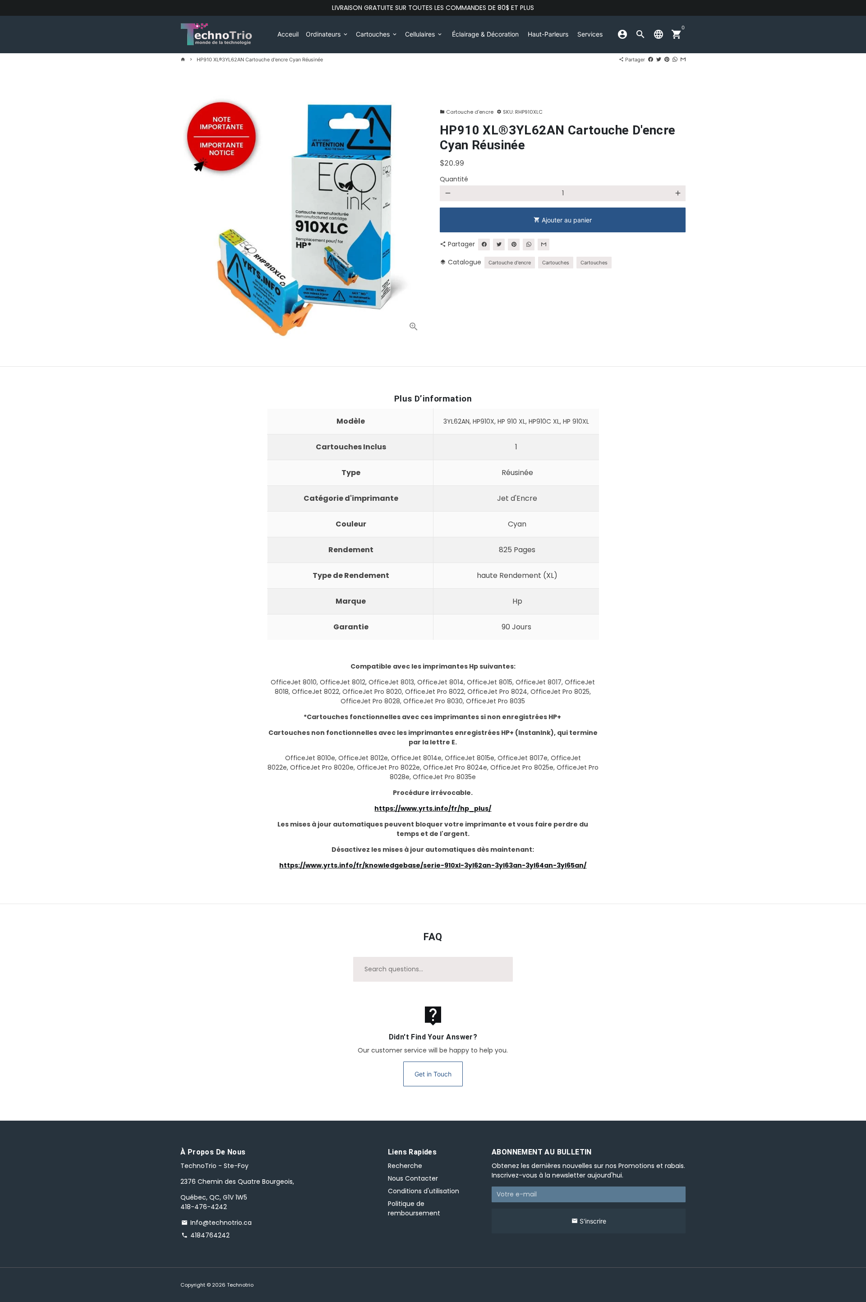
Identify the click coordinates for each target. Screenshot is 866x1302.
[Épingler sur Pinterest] (666, 59)
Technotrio (240, 1284)
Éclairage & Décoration (485, 34)
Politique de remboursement (414, 1208)
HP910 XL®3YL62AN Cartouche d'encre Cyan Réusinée (260, 59)
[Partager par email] (683, 59)
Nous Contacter (413, 1178)
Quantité (454, 179)
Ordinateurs (327, 34)
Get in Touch (433, 1074)
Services (590, 34)
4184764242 (205, 1235)
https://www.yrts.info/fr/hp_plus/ (432, 808)
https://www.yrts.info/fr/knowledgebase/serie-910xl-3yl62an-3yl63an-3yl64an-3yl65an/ (432, 865)
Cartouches (377, 34)
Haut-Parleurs (548, 34)
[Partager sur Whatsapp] (675, 59)
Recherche (405, 1165)
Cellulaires (424, 34)
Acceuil (288, 34)
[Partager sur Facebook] (650, 59)
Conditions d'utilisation (423, 1191)
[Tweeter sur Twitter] (658, 59)
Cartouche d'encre (466, 111)
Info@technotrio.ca (216, 1222)
